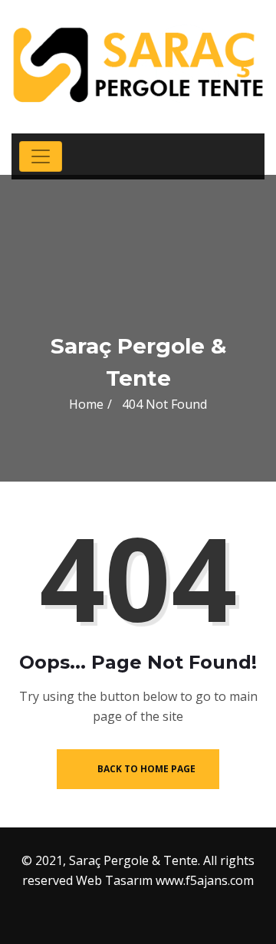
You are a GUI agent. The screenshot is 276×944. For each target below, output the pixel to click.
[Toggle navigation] (40, 156)
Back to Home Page (145, 768)
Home (86, 404)
